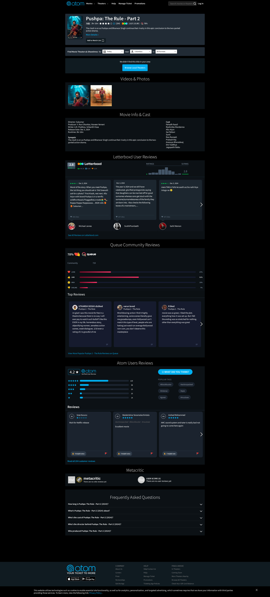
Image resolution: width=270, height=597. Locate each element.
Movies (89, 3)
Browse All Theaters (179, 580)
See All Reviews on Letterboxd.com (83, 235)
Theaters (102, 3)
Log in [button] (200, 3)
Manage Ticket (149, 576)
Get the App (119, 583)
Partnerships (120, 580)
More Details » (92, 34)
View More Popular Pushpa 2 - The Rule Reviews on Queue (93, 353)
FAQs (145, 572)
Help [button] (114, 3)
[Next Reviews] (201, 204)
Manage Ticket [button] (125, 3)
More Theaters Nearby (180, 576)
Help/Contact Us (150, 569)
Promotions (148, 580)
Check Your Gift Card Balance (183, 583)
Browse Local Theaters (135, 67)
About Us (118, 569)
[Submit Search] (194, 3)
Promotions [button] (140, 3)
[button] (113, 51)
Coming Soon (177, 572)
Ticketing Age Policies (152, 583)
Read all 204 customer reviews (81, 461)
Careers (118, 572)
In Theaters (176, 569)
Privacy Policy (95, 593)
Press (117, 576)
